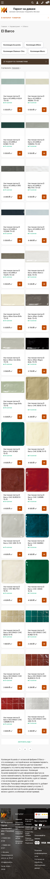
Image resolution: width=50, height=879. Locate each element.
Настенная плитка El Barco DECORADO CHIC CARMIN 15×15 (12, 720)
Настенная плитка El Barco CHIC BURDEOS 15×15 (11, 497)
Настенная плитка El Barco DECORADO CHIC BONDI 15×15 (37, 632)
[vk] (36, 825)
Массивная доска (29, 820)
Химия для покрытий (29, 828)
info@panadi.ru (6, 862)
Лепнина (28, 824)
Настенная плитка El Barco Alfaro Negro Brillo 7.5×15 (36, 360)
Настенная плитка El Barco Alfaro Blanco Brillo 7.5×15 (36, 273)
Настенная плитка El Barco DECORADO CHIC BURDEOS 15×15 (37, 676)
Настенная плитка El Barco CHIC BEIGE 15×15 (37, 404)
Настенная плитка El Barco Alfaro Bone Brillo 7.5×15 (12, 316)
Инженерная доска (19, 842)
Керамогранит (15, 26)
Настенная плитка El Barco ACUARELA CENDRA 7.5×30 (36, 142)
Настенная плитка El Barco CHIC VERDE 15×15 (36, 589)
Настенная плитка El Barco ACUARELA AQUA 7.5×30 (12, 98)
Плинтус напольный (29, 839)
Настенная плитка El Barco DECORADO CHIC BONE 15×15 (12, 676)
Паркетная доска (19, 837)
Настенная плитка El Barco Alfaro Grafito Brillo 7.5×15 (36, 316)
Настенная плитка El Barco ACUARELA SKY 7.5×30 (36, 229)
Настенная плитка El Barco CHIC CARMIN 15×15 (36, 497)
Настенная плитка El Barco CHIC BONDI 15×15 (11, 451)
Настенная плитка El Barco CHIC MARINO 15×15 (36, 543)
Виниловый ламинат (19, 823)
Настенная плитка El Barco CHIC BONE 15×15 (37, 450)
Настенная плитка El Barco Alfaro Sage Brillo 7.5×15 (12, 403)
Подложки (29, 843)
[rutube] (44, 825)
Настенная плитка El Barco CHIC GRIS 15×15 (12, 542)
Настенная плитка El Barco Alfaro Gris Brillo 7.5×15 (12, 360)
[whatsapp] (36, 829)
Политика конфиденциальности (41, 853)
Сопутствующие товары (29, 833)
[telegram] (39, 829)
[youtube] (40, 825)
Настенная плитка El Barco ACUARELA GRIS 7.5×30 (12, 185)
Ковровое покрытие (19, 832)
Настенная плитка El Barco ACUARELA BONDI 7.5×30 (11, 142)
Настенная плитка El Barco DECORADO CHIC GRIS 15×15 (37, 719)
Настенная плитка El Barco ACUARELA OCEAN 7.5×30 (11, 229)
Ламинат (18, 819)
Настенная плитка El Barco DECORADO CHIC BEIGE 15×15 (12, 632)
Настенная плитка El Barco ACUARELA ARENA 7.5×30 (36, 98)
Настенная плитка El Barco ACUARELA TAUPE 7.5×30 (11, 273)
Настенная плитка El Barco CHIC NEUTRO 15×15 (11, 589)
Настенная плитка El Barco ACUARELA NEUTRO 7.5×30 (36, 185)
